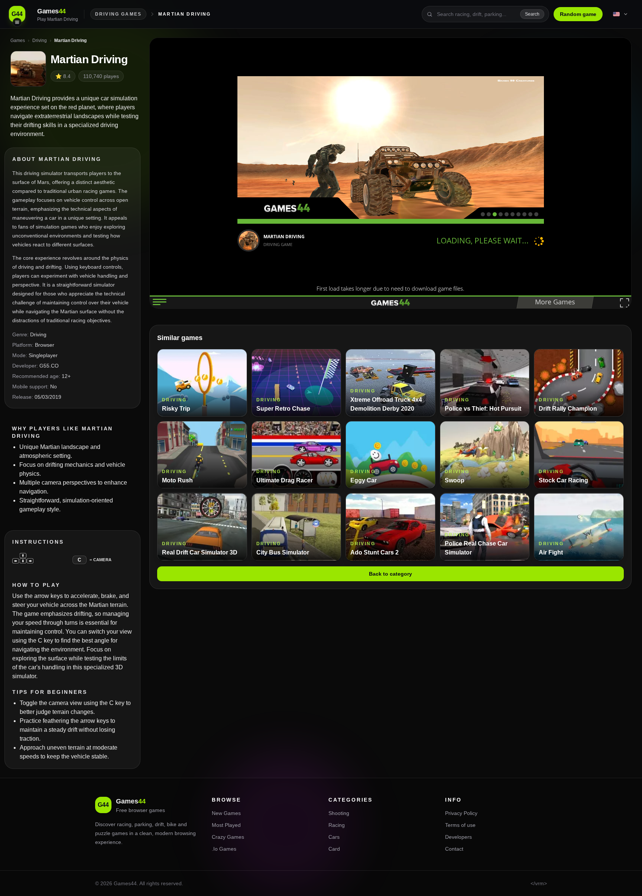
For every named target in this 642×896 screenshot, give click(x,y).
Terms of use (460, 825)
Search (532, 14)
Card (334, 849)
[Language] (621, 14)
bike (171, 824)
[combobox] (476, 14)
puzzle (102, 833)
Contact (454, 849)
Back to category (390, 574)
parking (143, 824)
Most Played (226, 825)
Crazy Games (228, 837)
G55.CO (49, 366)
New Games (226, 813)
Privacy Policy (461, 813)
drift (159, 824)
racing (124, 824)
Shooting (338, 813)
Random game (578, 14)
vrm (539, 883)
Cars (334, 837)
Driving (38, 334)
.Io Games (224, 849)
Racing (336, 825)
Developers (458, 837)
